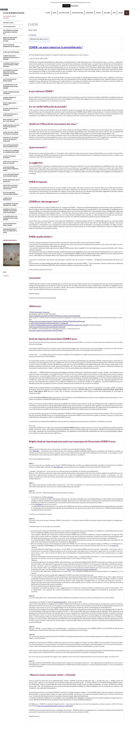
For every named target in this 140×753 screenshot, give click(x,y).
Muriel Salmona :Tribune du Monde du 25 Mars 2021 (10, 133)
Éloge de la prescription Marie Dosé (10, 109)
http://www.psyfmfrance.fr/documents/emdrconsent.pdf (47, 327)
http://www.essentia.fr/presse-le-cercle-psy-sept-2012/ (55, 706)
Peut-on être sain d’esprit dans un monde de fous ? (11, 145)
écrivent (50, 497)
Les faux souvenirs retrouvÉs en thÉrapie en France (10, 168)
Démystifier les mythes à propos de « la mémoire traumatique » (10, 187)
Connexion (6, 276)
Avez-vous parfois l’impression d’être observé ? (11, 46)
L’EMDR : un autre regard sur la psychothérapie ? (56, 47)
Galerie (120, 12)
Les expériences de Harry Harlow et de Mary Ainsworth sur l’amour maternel (10, 73)
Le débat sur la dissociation (7, 198)
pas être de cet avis (60, 602)
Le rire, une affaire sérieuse (11, 52)
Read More (74, 6)
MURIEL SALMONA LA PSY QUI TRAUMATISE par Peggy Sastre (11, 126)
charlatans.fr (39, 504)
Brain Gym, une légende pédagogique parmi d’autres (10, 39)
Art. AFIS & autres (64, 12)
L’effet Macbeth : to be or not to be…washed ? (10, 120)
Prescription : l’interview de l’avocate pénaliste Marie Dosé (10, 139)
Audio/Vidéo (89, 12)
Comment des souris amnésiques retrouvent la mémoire (11, 57)
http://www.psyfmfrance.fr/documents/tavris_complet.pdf (49, 323)
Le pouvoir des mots (9, 26)
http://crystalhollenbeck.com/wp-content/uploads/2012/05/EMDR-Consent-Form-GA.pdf (59, 325)
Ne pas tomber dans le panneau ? (9, 103)
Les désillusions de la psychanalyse (9, 98)
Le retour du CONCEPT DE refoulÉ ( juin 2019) (10, 162)
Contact (98, 12)
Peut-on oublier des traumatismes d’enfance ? (11, 193)
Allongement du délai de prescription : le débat (10, 204)
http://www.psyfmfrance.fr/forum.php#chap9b (82, 569)
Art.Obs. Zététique (77, 12)
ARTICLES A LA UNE (8, 22)
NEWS (54, 12)
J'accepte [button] (66, 6)
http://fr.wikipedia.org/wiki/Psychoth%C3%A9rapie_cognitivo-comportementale (54, 316)
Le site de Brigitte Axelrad (13, 13)
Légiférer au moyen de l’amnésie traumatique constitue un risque (10, 210)
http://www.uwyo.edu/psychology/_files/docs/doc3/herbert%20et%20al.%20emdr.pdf (58, 321)
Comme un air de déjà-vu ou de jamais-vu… (10, 114)
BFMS (114, 12)
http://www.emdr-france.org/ (40, 312)
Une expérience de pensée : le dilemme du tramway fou (10, 32)
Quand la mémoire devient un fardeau (11, 92)
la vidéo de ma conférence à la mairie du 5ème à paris (11, 151)
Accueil (48, 12)
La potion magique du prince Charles (10, 80)
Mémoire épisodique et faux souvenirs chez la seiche (10, 230)
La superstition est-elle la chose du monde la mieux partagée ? (11, 64)
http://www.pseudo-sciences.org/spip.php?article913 (46, 330)
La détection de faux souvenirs (9, 156)
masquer (45, 39)
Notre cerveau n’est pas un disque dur (11, 180)
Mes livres (107, 12)
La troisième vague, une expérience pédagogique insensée (10, 86)
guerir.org (115, 545)
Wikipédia (36, 451)
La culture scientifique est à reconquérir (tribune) (11, 175)
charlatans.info (58, 467)
